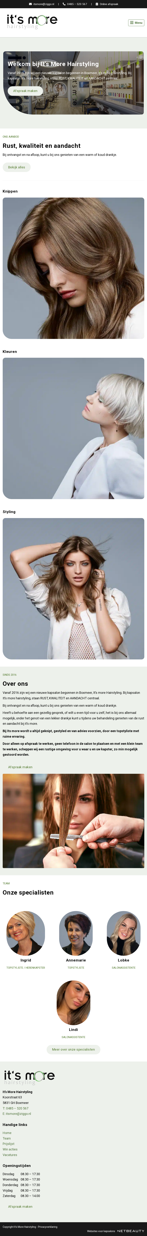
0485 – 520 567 (77, 4)
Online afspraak (108, 4)
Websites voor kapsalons (101, 1231)
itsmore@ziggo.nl (43, 4)
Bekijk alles (16, 167)
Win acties (10, 1149)
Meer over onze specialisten (73, 1049)
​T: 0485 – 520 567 (15, 1108)
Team (7, 1138)
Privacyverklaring (47, 1226)
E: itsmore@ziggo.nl (17, 1114)
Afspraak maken (25, 91)
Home (7, 1133)
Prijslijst (8, 1144)
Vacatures (10, 1155)
